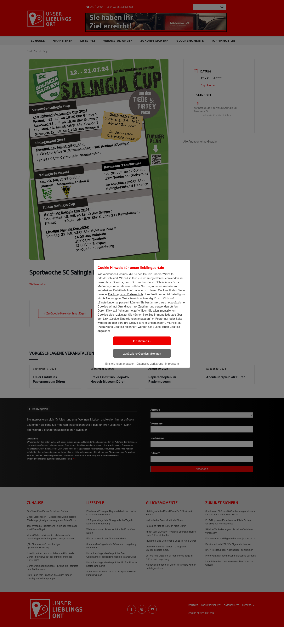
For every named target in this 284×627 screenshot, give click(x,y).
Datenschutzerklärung (149, 363)
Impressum (172, 363)
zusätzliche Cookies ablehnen (142, 353)
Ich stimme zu (142, 341)
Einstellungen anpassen (119, 363)
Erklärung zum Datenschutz (125, 294)
